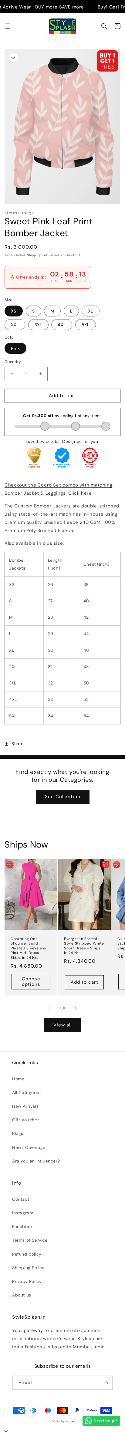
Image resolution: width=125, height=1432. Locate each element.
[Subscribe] (106, 1383)
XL (90, 311)
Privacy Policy (27, 1281)
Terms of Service (30, 1240)
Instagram (22, 1213)
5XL (86, 324)
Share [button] (18, 743)
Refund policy (27, 1254)
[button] (7, 26)
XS (13, 311)
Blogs (17, 1133)
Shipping (34, 255)
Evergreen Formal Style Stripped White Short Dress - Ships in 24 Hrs (84, 946)
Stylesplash (68, 1421)
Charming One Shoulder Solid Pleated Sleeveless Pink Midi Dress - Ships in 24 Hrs (28, 948)
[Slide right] (76, 1008)
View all (62, 1025)
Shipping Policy (28, 1267)
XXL (15, 324)
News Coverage (29, 1147)
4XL (62, 324)
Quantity (13, 361)
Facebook (22, 1226)
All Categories (27, 1092)
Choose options (31, 981)
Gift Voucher (25, 1120)
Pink (15, 348)
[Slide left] (49, 1008)
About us (21, 1295)
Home (18, 1079)
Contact (20, 1199)
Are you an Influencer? (36, 1161)
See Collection (62, 797)
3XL (38, 324)
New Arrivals (25, 1106)
